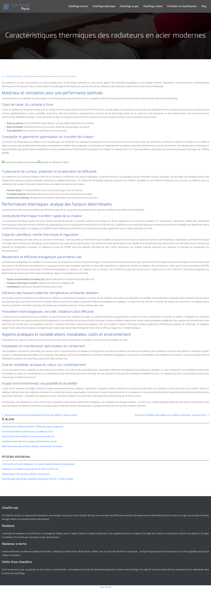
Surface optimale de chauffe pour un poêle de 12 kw (27, 431)
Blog (203, 6)
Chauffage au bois (78, 6)
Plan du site (105, 587)
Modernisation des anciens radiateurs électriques (26, 474)
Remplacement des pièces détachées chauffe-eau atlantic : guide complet (41, 415)
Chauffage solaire (152, 6)
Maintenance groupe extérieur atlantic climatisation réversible (32, 446)
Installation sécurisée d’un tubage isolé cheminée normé (29, 441)
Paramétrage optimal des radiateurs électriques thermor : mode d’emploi (37, 479)
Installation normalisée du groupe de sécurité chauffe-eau (30, 469)
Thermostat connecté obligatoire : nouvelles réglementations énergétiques (38, 464)
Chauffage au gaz (129, 6)
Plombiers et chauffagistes (182, 6)
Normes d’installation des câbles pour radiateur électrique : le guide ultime (170, 415)
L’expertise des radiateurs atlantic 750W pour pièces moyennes (32, 426)
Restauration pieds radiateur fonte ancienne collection (28, 436)
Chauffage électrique (104, 6)
